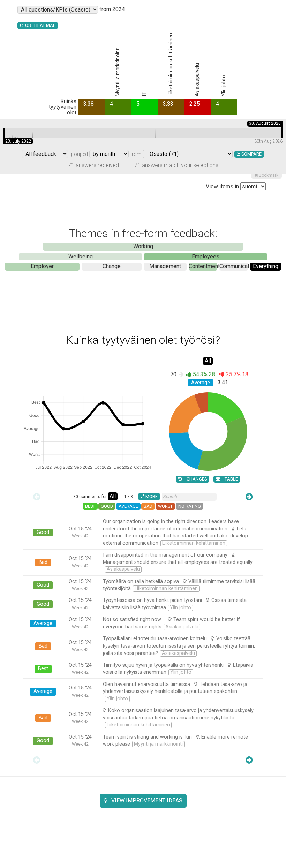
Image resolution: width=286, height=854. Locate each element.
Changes (196, 479)
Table (231, 479)
